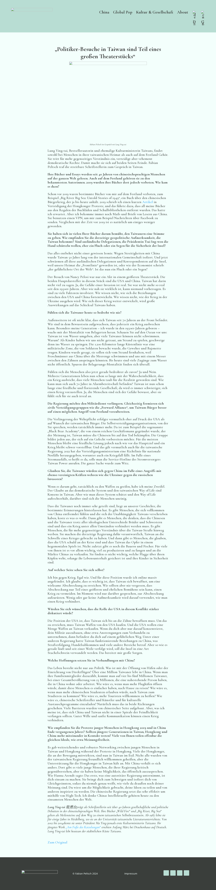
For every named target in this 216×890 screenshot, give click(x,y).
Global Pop (122, 13)
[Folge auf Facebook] (166, 873)
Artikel (148, 202)
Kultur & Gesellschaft (154, 13)
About (182, 13)
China (104, 13)
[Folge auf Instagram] (179, 873)
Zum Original (57, 842)
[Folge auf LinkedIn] (186, 873)
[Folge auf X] (173, 873)
